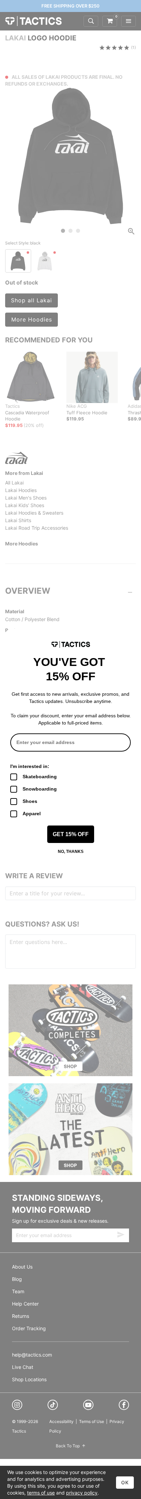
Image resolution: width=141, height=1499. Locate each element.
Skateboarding (40, 776)
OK (125, 1482)
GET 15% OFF (71, 834)
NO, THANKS (71, 851)
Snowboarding (40, 789)
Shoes (30, 801)
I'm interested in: (29, 766)
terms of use (41, 1493)
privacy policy (82, 1493)
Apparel (32, 813)
